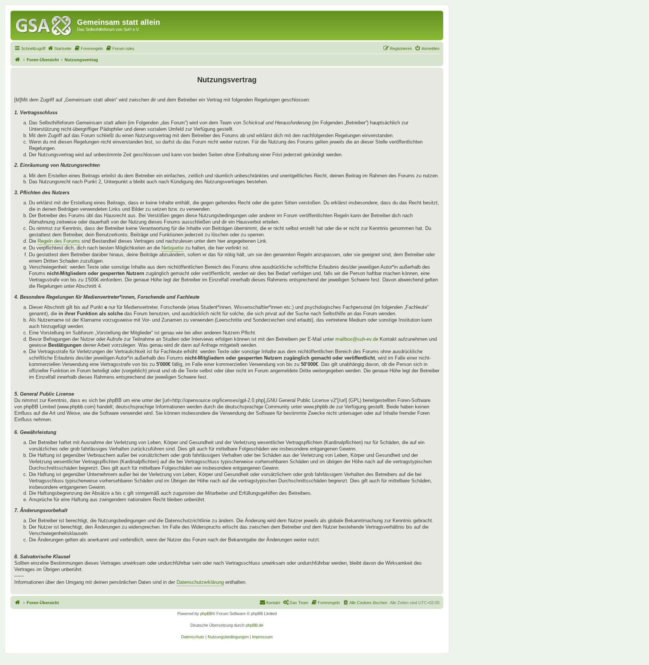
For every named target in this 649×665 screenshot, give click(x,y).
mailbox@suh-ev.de (356, 339)
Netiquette (172, 248)
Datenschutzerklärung (200, 582)
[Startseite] (44, 24)
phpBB (206, 613)
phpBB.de (254, 625)
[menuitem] (59, 48)
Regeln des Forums (59, 241)
